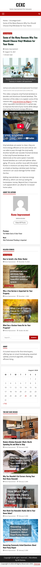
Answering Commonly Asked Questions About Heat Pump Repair (19, 546)
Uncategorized (8, 33)
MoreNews (33, 558)
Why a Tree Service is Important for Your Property (18, 292)
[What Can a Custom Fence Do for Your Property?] (20, 311)
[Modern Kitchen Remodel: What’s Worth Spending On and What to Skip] (20, 427)
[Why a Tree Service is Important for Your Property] (20, 276)
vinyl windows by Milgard (22, 101)
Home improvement (10, 437)
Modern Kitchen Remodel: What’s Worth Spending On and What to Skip (17, 443)
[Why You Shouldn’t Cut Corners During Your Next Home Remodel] (20, 462)
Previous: (12, 232)
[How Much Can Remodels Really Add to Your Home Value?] (20, 496)
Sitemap (37, 564)
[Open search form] (39, 14)
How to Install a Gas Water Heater (15, 259)
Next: (15, 238)
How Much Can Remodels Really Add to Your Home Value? (19, 511)
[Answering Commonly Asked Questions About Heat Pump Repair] (20, 530)
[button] (3, 14)
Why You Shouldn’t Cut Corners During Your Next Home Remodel (19, 477)
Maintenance (8, 540)
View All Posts (20, 222)
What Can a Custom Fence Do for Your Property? (17, 326)
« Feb (5, 403)
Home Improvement (11, 49)
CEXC (20, 4)
